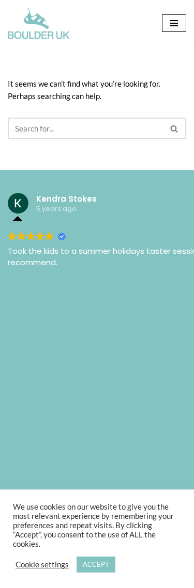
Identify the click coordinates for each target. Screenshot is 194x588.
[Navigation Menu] (174, 23)
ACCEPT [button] (96, 564)
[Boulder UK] (39, 23)
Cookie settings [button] (42, 564)
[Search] (174, 128)
